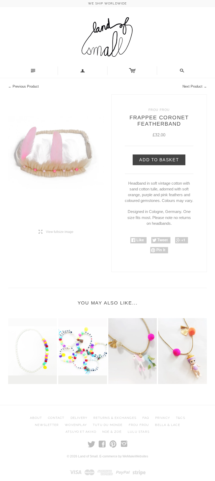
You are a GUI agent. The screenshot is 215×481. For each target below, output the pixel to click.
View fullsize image (56, 232)
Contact (56, 418)
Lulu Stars (138, 432)
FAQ (145, 418)
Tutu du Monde (108, 425)
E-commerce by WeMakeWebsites (123, 456)
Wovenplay (76, 425)
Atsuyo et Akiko (81, 432)
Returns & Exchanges (114, 418)
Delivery (79, 418)
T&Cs (180, 418)
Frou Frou (139, 425)
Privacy (162, 418)
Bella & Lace (167, 425)
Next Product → (194, 86)
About (36, 418)
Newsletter (47, 425)
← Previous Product (23, 86)
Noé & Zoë (112, 432)
